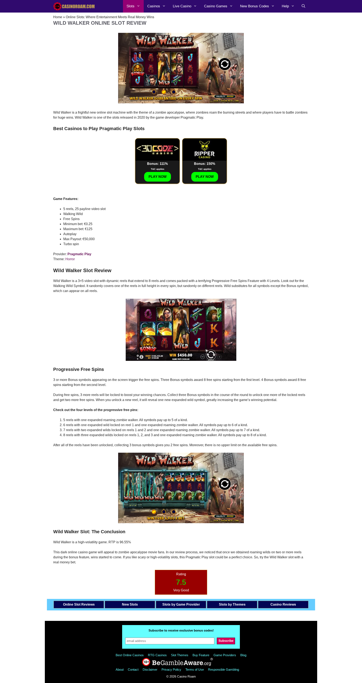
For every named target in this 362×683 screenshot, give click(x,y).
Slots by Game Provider (181, 604)
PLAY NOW (158, 176)
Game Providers (224, 655)
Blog (243, 655)
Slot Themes (179, 655)
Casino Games (215, 6)
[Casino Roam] (74, 6)
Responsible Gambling (223, 669)
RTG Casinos (157, 655)
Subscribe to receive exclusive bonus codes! (181, 630)
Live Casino (182, 6)
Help (285, 6)
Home (57, 17)
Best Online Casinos (130, 655)
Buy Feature (201, 655)
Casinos (153, 6)
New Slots (130, 604)
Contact (133, 669)
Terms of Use (194, 669)
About (120, 669)
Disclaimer (150, 669)
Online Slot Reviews (79, 604)
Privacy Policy (171, 669)
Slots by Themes (232, 604)
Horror (70, 259)
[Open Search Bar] (303, 6)
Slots (130, 6)
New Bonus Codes (254, 6)
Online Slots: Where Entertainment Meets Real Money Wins (110, 17)
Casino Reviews (283, 604)
